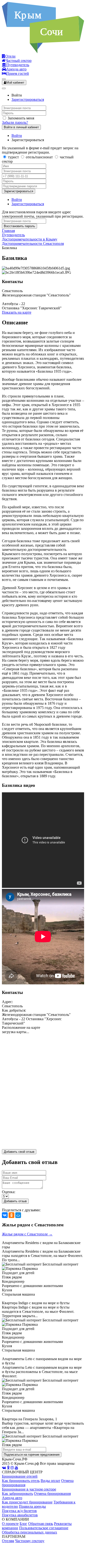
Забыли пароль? (15, 122)
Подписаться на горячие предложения (31, 1454)
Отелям (8, 1541)
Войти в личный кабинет (21, 127)
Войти (16, 136)
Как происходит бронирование (27, 1502)
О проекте (10, 1524)
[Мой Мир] (18, 1215)
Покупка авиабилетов (20, 1515)
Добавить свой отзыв (19, 1151)
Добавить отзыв (15, 1201)
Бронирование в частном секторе (29, 1489)
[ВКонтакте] (5, 1215)
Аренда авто (12, 1498)
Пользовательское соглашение (43, 1528)
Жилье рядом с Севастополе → (27, 1234)
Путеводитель (13, 235)
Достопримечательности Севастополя (33, 243)
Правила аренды (32, 1506)
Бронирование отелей (20, 1476)
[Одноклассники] (11, 1215)
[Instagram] (12, 1468)
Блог (23, 1524)
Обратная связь (40, 1524)
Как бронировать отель (21, 1481)
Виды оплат (50, 1481)
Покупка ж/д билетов (19, 1511)
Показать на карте (16, 312)
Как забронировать (17, 1493)
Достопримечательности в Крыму (29, 239)
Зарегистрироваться (27, 99)
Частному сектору (29, 1541)
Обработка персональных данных (29, 1532)
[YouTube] (16, 1468)
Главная (8, 231)
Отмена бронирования (52, 1493)
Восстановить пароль (19, 226)
